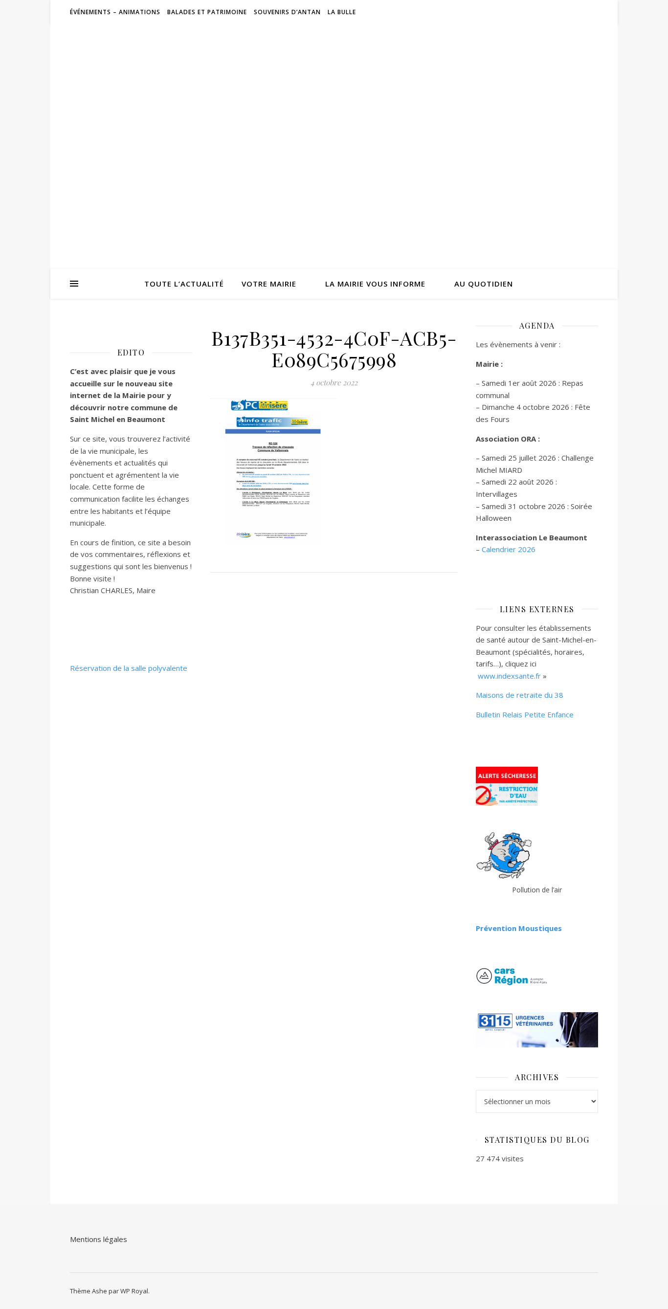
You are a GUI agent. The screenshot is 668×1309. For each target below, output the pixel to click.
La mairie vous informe (375, 283)
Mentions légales (98, 1239)
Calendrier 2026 (508, 549)
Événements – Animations (115, 12)
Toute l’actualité (184, 283)
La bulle (342, 12)
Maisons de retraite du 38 (519, 695)
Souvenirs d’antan (287, 12)
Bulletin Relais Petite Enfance (525, 714)
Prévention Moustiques (519, 928)
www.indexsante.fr (509, 676)
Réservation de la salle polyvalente (128, 668)
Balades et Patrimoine (207, 12)
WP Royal (134, 1291)
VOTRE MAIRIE (269, 283)
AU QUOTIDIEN (483, 283)
